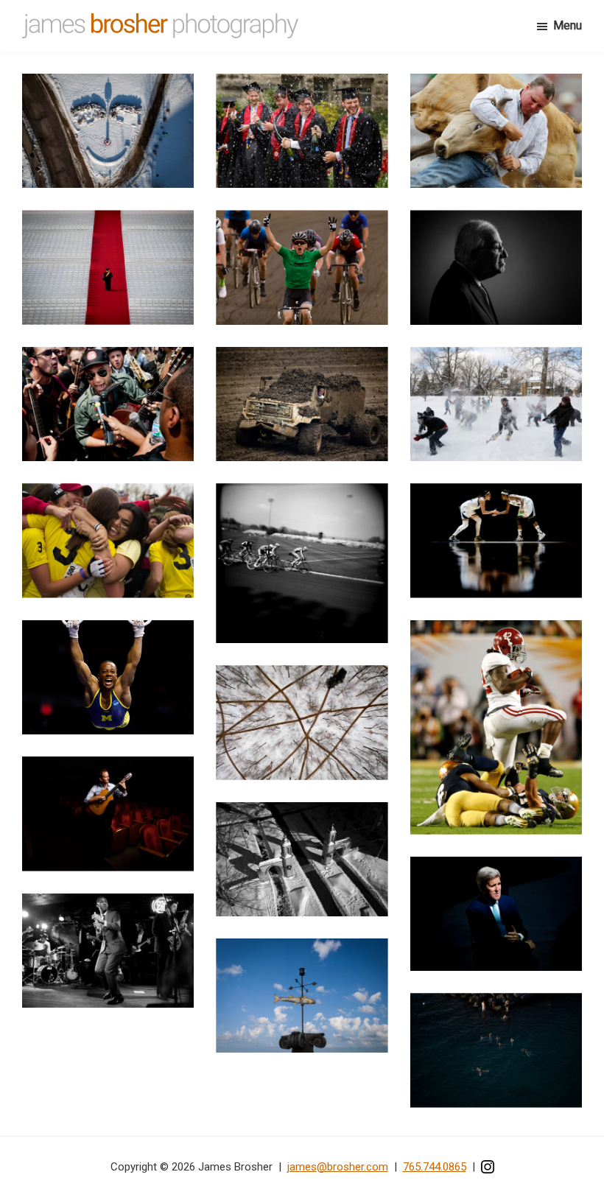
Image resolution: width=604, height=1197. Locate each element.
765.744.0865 (434, 1166)
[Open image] (108, 131)
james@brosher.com (337, 1166)
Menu (567, 25)
